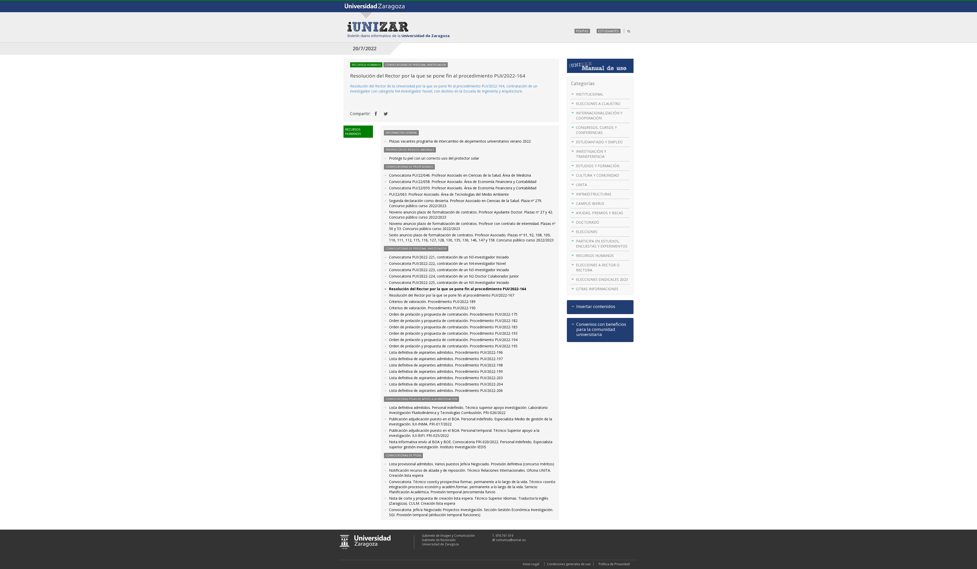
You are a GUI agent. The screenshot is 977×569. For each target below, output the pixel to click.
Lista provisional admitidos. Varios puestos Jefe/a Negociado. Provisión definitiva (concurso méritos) (471, 464)
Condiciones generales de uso (569, 564)
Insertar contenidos (595, 306)
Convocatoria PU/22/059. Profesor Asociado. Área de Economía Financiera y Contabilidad (462, 188)
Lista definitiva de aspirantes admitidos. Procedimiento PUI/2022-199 (446, 371)
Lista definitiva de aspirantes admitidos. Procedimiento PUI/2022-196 (446, 352)
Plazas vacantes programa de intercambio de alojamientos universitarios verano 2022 (460, 141)
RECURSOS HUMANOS (595, 255)
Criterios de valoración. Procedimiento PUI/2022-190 (432, 307)
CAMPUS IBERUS (590, 203)
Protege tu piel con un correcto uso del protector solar (434, 158)
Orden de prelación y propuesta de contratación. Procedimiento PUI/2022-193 (453, 333)
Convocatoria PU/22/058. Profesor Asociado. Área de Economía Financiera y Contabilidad (462, 181)
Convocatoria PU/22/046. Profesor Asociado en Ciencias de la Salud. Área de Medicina (460, 175)
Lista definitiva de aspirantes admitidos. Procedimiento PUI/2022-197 (446, 358)
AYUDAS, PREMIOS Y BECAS (599, 212)
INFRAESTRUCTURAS (593, 194)
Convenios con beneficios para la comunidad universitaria (601, 329)
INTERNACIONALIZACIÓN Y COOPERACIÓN (599, 115)
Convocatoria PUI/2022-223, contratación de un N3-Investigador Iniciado (449, 269)
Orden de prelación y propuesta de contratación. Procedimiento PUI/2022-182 (453, 320)
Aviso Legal (531, 564)
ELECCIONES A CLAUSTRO (598, 103)
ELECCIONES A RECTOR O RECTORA (598, 267)
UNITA (581, 184)
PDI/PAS (582, 31)
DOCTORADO (587, 222)
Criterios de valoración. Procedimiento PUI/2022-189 (432, 301)
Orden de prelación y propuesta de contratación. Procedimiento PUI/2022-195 (453, 346)
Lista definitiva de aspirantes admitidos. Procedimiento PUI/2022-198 (446, 365)
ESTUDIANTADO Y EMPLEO (599, 142)
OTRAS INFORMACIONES (597, 288)
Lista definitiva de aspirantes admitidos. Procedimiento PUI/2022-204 (446, 384)
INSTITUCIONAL (589, 94)
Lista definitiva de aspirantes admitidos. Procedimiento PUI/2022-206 (446, 390)
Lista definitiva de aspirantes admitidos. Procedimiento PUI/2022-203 (446, 377)
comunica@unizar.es (511, 540)
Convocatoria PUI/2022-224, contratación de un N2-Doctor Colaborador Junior (454, 276)
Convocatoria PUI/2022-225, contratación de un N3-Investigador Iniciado (449, 282)
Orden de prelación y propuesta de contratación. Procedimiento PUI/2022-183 (453, 327)
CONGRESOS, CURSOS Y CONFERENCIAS (596, 130)
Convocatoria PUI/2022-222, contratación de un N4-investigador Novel (447, 263)
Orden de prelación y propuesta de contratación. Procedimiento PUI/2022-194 (453, 339)
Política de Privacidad (614, 564)
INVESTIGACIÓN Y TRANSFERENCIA (591, 154)
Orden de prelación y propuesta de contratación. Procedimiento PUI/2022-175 (453, 314)
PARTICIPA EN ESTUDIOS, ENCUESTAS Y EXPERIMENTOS (601, 244)
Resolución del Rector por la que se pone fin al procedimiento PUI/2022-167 (451, 295)
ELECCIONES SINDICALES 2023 (602, 279)
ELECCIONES (586, 231)
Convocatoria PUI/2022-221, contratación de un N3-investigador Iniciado (449, 257)
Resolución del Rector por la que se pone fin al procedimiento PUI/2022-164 (457, 288)
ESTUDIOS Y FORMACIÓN (597, 165)
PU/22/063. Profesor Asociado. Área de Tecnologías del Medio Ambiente (449, 194)
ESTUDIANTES (608, 31)
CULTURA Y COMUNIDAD (597, 175)
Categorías (583, 83)
